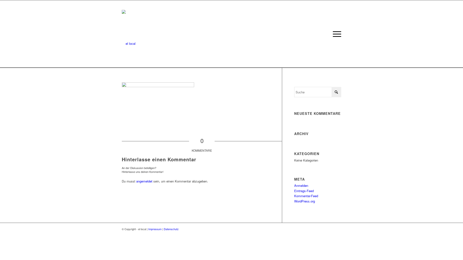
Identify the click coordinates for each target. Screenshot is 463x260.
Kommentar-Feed (306, 196)
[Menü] (335, 34)
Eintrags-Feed (304, 190)
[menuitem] (335, 34)
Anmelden (301, 185)
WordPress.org (304, 201)
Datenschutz (171, 229)
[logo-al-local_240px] (129, 34)
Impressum (155, 229)
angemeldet (144, 181)
